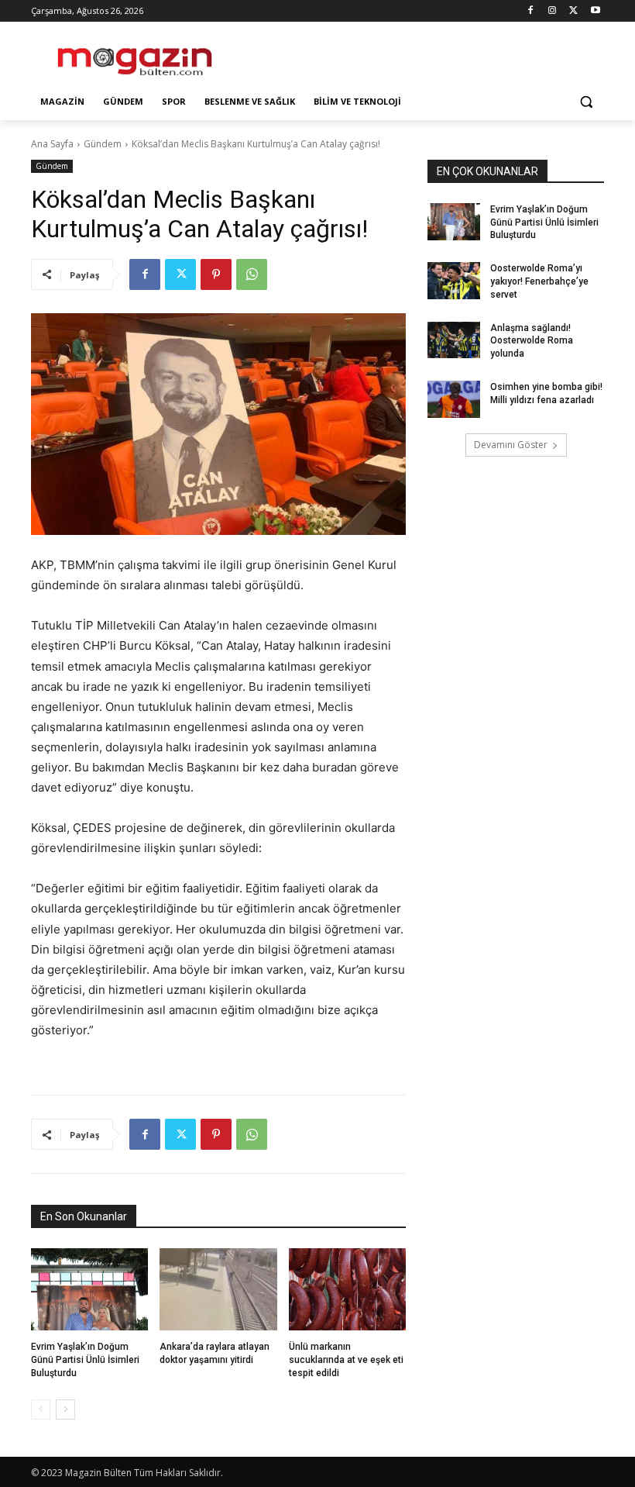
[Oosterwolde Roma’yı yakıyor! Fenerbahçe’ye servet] (453, 280)
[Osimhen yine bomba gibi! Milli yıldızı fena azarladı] (453, 399)
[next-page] (65, 1409)
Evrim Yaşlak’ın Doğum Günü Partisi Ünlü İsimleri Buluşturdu (85, 1359)
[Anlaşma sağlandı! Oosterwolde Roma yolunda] (453, 340)
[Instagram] (552, 11)
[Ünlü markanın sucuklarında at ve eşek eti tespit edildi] (347, 1289)
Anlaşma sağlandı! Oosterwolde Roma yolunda (531, 341)
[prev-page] (40, 1409)
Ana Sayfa (52, 143)
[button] (586, 102)
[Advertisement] (423, 55)
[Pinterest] (216, 274)
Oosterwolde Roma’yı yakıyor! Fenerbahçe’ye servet (539, 281)
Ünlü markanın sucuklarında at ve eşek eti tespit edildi (346, 1359)
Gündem (103, 143)
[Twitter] (573, 11)
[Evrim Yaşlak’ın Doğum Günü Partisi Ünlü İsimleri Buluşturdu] (89, 1289)
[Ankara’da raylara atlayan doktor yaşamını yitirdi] (218, 1289)
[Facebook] (531, 11)
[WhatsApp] (251, 274)
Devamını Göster (510, 444)
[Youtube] (595, 11)
